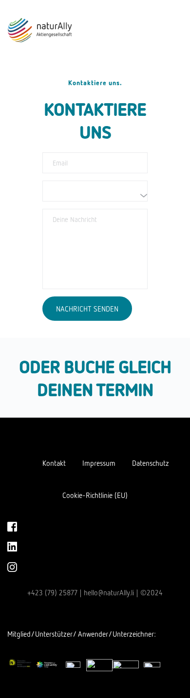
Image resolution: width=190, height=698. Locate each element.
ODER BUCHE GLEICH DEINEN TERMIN (97, 377)
